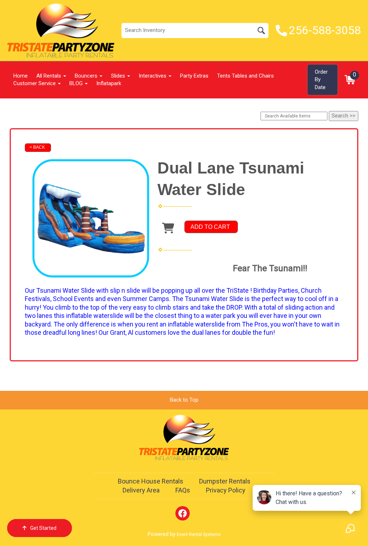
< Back (37, 147)
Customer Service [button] (35, 83)
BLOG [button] (76, 83)
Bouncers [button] (87, 76)
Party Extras (194, 76)
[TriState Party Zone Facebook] (182, 513)
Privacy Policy (225, 490)
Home (20, 76)
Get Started (43, 528)
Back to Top (184, 400)
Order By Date (321, 80)
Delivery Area (141, 490)
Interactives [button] (153, 76)
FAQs (182, 490)
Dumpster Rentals (224, 481)
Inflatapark (108, 83)
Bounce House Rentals (150, 481)
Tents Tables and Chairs (245, 76)
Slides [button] (118, 76)
